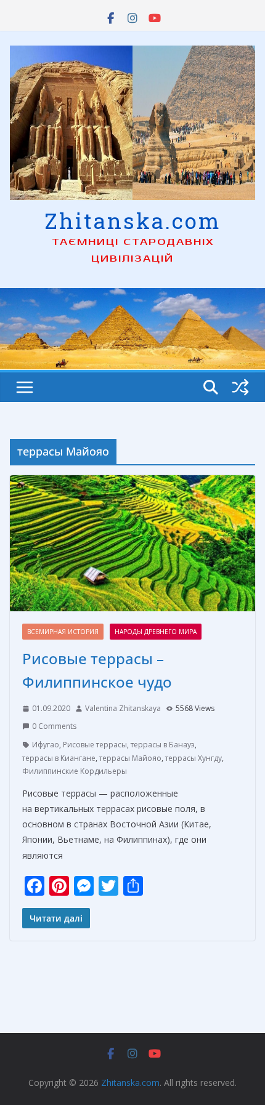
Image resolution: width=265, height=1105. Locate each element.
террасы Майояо (130, 758)
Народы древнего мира (156, 631)
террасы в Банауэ (163, 744)
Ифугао (45, 744)
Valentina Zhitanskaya (123, 708)
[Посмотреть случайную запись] (240, 387)
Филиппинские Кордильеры (74, 771)
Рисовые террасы (95, 744)
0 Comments (54, 726)
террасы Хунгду (193, 758)
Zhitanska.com (132, 220)
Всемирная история (63, 631)
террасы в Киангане (59, 758)
